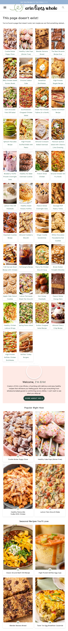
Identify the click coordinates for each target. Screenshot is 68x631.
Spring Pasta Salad (26, 325)
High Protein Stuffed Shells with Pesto (26, 144)
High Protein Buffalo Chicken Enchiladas (10, 357)
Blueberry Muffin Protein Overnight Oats (10, 176)
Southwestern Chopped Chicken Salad (26, 112)
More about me (33, 398)
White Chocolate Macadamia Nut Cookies (58, 238)
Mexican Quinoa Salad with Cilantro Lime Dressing (58, 144)
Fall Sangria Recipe (26, 267)
